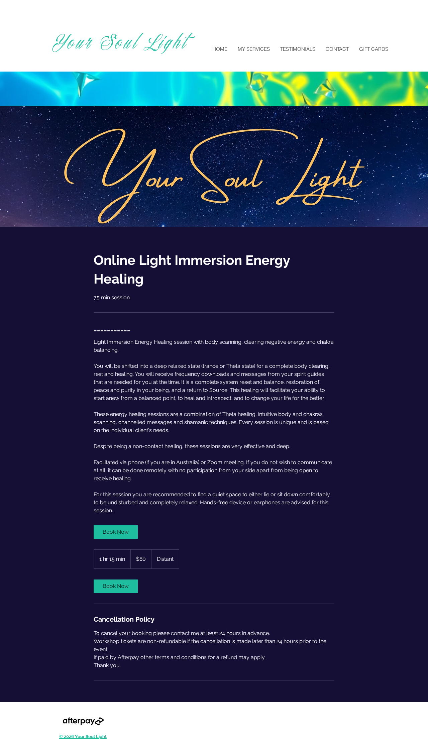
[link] (116, 532)
